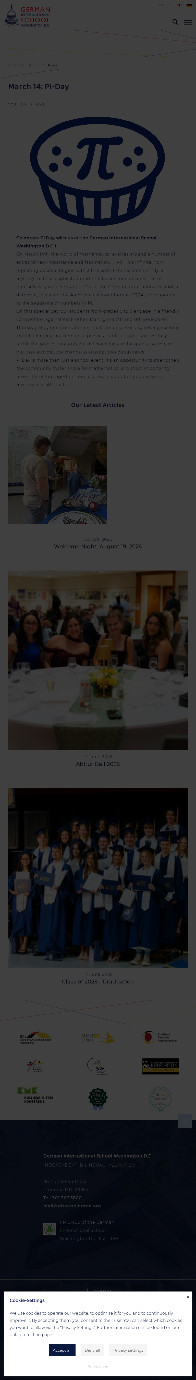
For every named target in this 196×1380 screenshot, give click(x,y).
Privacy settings (128, 1350)
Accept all (62, 1350)
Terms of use (98, 1366)
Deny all (92, 1350)
